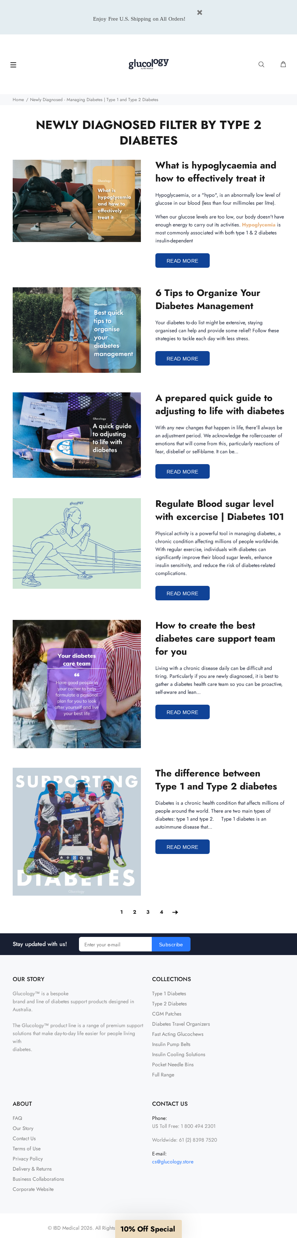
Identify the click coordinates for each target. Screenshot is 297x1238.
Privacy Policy (28, 1158)
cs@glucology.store (172, 1161)
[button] (148, 1229)
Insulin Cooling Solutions (178, 1054)
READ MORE (182, 261)
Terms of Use (27, 1148)
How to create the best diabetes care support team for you (215, 638)
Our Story (23, 1128)
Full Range (163, 1074)
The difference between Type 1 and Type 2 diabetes (216, 780)
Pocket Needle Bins (173, 1064)
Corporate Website (33, 1189)
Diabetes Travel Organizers (181, 1024)
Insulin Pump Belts (171, 1044)
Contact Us (24, 1138)
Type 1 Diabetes (169, 993)
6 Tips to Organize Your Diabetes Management (207, 299)
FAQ (17, 1118)
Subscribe (171, 944)
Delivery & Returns (32, 1168)
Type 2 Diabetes (169, 1003)
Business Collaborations (38, 1179)
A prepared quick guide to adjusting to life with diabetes (219, 404)
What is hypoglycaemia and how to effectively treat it (215, 172)
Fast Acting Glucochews (178, 1034)
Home (18, 99)
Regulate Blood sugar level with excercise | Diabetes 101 (219, 510)
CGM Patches (166, 1013)
